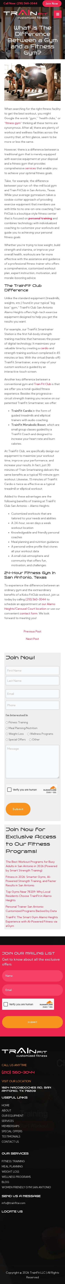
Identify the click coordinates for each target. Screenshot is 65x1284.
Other (36, 739)
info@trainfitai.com (13, 1203)
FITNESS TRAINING (13, 1161)
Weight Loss (16, 733)
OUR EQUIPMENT (13, 1115)
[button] (52, 3)
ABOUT (6, 1110)
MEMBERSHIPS (10, 1126)
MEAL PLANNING (12, 1166)
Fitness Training (18, 722)
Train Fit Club (42, 384)
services (30, 168)
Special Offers (17, 739)
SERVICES (8, 1121)
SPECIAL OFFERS (12, 1131)
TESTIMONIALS (11, 1136)
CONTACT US (10, 1141)
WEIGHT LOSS (10, 1171)
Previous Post (32, 631)
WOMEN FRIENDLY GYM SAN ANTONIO (26, 1187)
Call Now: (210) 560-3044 (20, 3)
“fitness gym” (13, 123)
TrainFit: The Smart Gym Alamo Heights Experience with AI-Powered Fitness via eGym (32, 921)
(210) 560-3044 (35, 599)
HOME (6, 1105)
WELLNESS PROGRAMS (16, 1177)
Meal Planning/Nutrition (23, 728)
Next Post (32, 638)
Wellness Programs (41, 733)
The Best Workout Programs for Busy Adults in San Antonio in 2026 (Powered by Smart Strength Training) (31, 866)
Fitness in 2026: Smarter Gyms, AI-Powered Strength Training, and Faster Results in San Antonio (31, 881)
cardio (44, 348)
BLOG (5, 1182)
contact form (28, 613)
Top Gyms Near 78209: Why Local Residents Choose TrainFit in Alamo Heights (29, 896)
